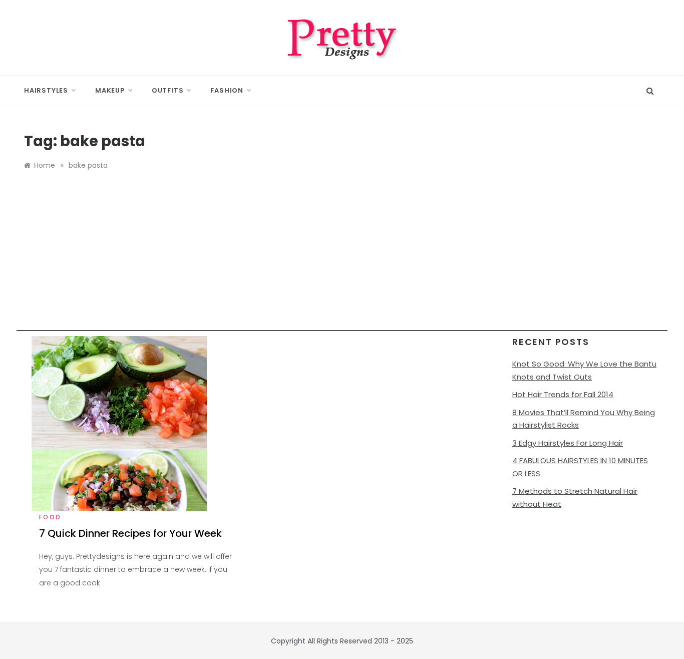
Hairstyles (46, 90)
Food (50, 517)
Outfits (168, 90)
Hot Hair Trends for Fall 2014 (562, 394)
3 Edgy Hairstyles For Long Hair (567, 443)
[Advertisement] (342, 261)
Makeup (110, 90)
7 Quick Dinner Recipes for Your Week (130, 533)
